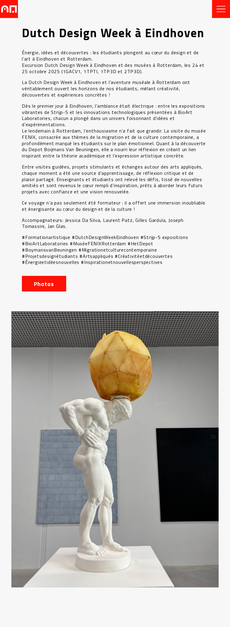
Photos (44, 283)
